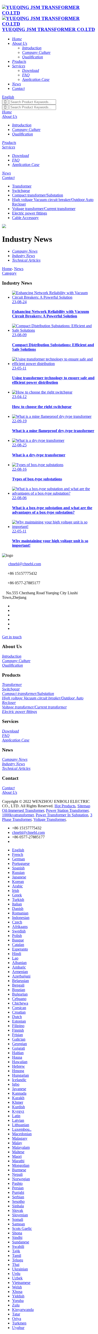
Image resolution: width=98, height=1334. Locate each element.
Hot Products (65, 806)
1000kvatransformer (18, 815)
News (18, 269)
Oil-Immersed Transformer (23, 810)
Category (9, 273)
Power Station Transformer (67, 810)
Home (7, 269)
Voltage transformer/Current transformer (43, 209)
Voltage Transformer (49, 819)
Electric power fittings (29, 213)
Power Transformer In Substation (62, 815)
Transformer (21, 186)
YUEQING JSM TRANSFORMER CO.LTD (48, 29)
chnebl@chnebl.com (24, 564)
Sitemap (83, 806)
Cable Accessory (25, 218)
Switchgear (21, 190)
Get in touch (12, 637)
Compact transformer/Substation (37, 195)
